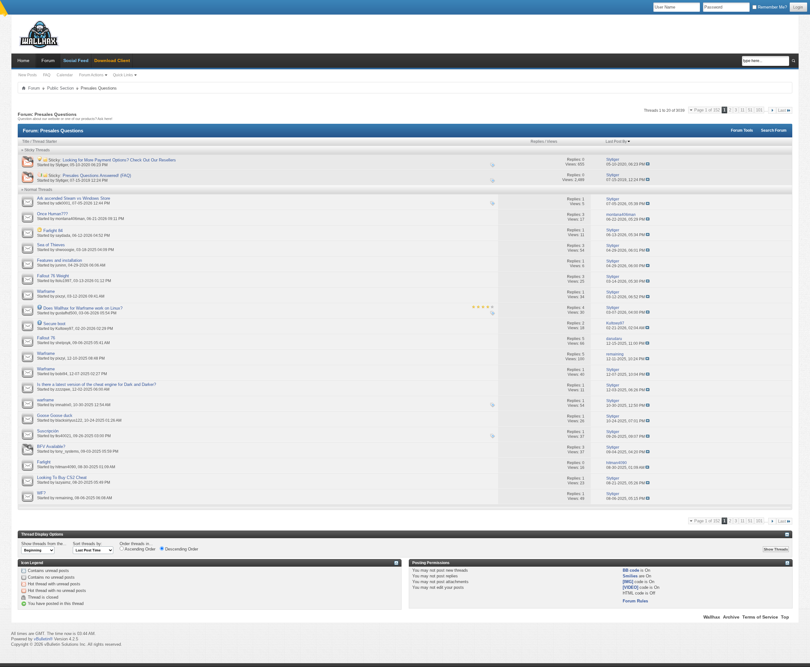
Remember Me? (772, 7)
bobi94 (61, 374)
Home (23, 60)
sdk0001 (62, 203)
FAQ (46, 75)
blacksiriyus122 (68, 420)
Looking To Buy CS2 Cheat (62, 477)
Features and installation (59, 260)
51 (750, 110)
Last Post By (616, 141)
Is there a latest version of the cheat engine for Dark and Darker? (96, 384)
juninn (60, 265)
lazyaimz (63, 482)
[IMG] (628, 581)
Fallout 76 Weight (53, 276)
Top (785, 617)
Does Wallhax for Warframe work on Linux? (82, 308)
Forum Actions (91, 75)
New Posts (27, 75)
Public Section (60, 88)
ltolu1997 (63, 281)
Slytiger (61, 165)
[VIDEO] (630, 587)
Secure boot (54, 323)
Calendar (65, 75)
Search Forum (774, 130)
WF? (41, 493)
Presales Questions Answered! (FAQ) (97, 175)
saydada (62, 235)
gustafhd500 (66, 313)
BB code (631, 570)
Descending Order (181, 549)
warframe (45, 400)
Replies (537, 141)
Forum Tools (742, 130)
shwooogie (64, 250)
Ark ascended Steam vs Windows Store (73, 198)
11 (742, 110)
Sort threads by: (87, 543)
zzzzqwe (62, 389)
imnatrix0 (63, 405)
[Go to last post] (648, 164)
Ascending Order (139, 549)
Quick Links (123, 75)
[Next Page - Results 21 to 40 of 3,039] (772, 110)
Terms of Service (760, 617)
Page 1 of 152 (707, 110)
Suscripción (48, 431)
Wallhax (711, 617)
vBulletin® (43, 639)
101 (759, 110)
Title (25, 141)
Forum (48, 60)
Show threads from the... (43, 543)
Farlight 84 (53, 230)
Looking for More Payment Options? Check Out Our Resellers (119, 160)
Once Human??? (52, 213)
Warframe (46, 291)
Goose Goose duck (54, 415)
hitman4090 (65, 467)
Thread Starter (44, 141)
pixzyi (60, 296)
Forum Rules (635, 601)
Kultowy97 (64, 328)
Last (782, 110)
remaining (64, 498)
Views (552, 141)
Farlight (44, 462)
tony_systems (67, 451)
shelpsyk (63, 343)
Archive (731, 617)
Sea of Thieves (51, 244)
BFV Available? (51, 446)
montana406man (70, 219)
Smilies (630, 576)
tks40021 (63, 436)
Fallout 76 (46, 338)
